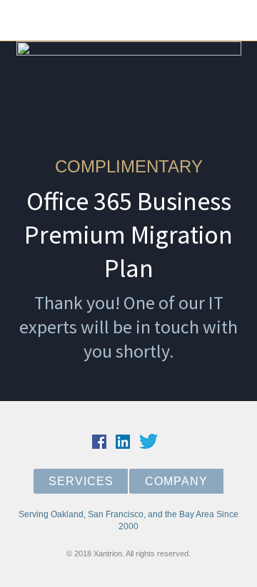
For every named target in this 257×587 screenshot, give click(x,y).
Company (176, 481)
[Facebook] (100, 20)
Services (81, 481)
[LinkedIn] (125, 20)
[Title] (48, 20)
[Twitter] (74, 20)
